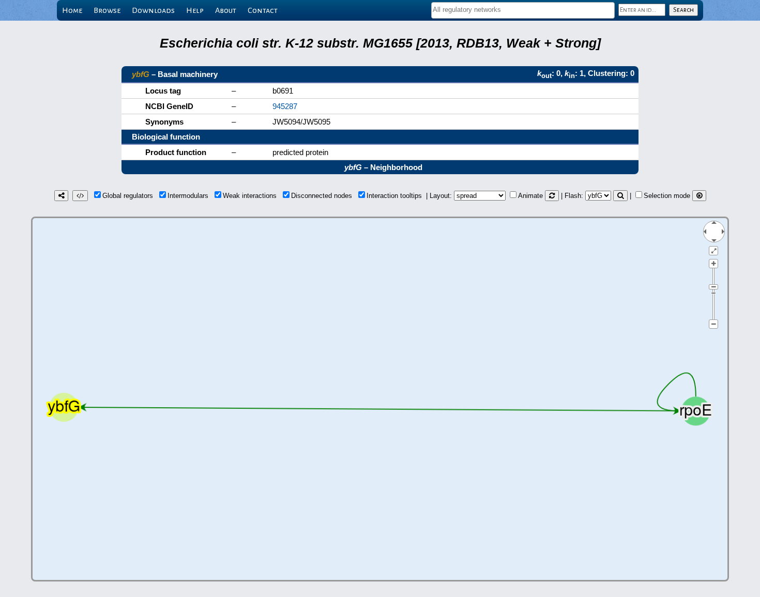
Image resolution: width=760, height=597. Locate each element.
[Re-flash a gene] (620, 195)
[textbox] (523, 9)
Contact (263, 10)
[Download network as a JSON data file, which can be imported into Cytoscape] (80, 195)
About (225, 10)
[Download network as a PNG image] (61, 195)
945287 (284, 106)
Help (195, 10)
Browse (107, 10)
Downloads (153, 10)
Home (72, 10)
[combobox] (523, 10)
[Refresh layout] (552, 195)
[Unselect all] (699, 195)
